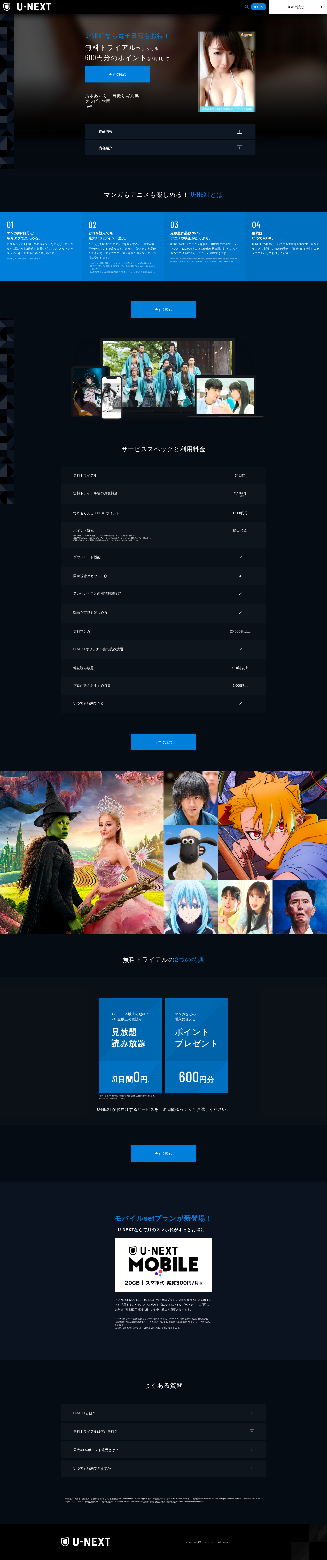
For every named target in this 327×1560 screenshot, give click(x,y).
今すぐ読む (295, 6)
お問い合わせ (223, 1542)
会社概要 (197, 1542)
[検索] (246, 6)
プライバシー (209, 1542)
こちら (138, 272)
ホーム (188, 1542)
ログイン (258, 7)
